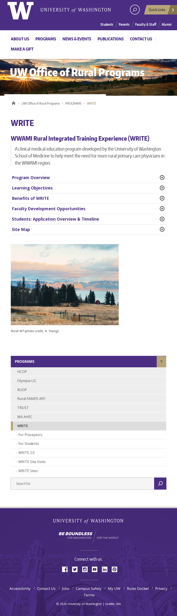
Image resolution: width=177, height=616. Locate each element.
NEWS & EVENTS (76, 38)
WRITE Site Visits (32, 461)
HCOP (22, 371)
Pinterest (116, 569)
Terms (89, 594)
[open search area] (135, 9)
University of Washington (25, 9)
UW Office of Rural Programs (41, 103)
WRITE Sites (28, 470)
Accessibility (20, 588)
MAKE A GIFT (22, 49)
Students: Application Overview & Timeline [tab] (55, 219)
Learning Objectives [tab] (32, 188)
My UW (114, 588)
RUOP (22, 389)
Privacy (161, 588)
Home (13, 102)
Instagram (86, 569)
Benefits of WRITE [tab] (30, 198)
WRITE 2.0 (26, 452)
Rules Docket (138, 588)
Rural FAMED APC (31, 398)
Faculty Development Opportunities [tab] (48, 209)
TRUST (23, 407)
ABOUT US (20, 38)
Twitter (76, 569)
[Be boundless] (88, 536)
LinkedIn (106, 569)
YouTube (96, 569)
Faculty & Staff (145, 24)
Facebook (66, 569)
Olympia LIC (26, 380)
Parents (124, 24)
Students (106, 24)
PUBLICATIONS (111, 38)
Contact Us (46, 588)
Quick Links (157, 9)
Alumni (167, 24)
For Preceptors (30, 434)
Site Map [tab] (21, 229)
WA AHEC (24, 416)
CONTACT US (141, 38)
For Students (28, 443)
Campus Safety (88, 588)
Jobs (65, 588)
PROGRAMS (45, 38)
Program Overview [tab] (31, 177)
